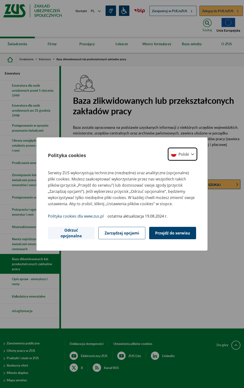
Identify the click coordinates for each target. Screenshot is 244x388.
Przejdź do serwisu (172, 233)
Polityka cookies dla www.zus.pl (76, 216)
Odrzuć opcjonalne (71, 233)
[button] (182, 154)
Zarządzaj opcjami (122, 233)
